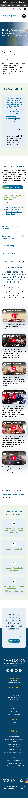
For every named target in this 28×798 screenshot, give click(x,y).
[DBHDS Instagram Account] (20, 670)
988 (15, 9)
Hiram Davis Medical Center (14, 763)
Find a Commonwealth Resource (18, 5)
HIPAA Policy (14, 708)
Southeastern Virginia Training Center (14, 760)
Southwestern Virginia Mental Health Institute (14, 755)
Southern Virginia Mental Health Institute (14, 752)
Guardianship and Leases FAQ (14, 207)
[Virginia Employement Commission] (20, 781)
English (3, 5)
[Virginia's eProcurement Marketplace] (6, 780)
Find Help (13, 640)
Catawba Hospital (14, 734)
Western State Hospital (14, 757)
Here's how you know (20, 2)
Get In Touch (13, 635)
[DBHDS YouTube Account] (16, 670)
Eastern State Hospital (14, 744)
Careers (14, 722)
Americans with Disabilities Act (14, 714)
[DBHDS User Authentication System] (13, 781)
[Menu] (3, 9)
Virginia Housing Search (12, 187)
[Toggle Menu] (24, 16)
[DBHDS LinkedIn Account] (7, 670)
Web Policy (14, 711)
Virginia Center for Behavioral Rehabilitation (14, 766)
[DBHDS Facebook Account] (11, 670)
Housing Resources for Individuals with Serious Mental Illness (14, 530)
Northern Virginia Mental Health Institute (14, 747)
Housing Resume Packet (13, 209)
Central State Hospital (14, 736)
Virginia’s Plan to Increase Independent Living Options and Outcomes (14, 588)
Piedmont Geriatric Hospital (14, 749)
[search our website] (20, 9)
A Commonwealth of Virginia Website (16, 1)
